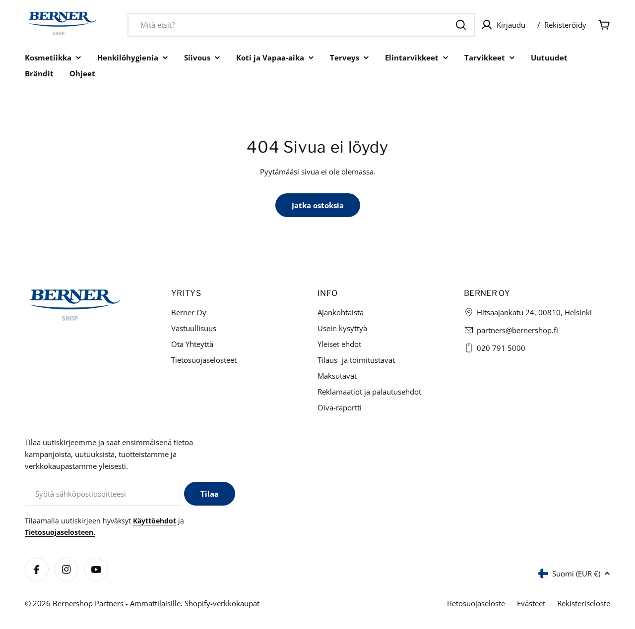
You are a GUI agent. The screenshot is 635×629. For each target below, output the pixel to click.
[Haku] (461, 25)
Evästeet (531, 603)
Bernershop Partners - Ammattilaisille (117, 603)
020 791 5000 (501, 348)
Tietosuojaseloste (475, 603)
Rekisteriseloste (583, 603)
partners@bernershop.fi (517, 330)
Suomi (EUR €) (576, 573)
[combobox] (301, 25)
